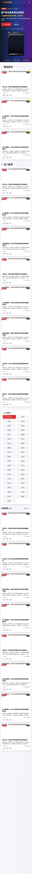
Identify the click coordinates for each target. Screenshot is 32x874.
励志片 (9, 465)
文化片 (9, 483)
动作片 (23, 417)
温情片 (9, 492)
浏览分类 (16, 24)
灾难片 (23, 456)
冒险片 (9, 439)
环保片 (9, 474)
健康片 (23, 496)
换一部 (16, 8)
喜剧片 (23, 434)
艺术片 (23, 465)
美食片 (9, 470)
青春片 (9, 448)
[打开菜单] (29, 2)
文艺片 (9, 479)
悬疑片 (23, 426)
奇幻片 (23, 439)
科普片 (9, 496)
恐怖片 (9, 430)
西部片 (9, 456)
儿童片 (23, 492)
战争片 (9, 434)
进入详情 (7, 24)
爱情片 (23, 430)
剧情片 (23, 443)
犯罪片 (9, 461)
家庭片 (23, 448)
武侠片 (9, 426)
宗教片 (23, 479)
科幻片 (23, 421)
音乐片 (9, 452)
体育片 (23, 452)
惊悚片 (9, 421)
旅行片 (23, 470)
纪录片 (9, 443)
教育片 (23, 483)
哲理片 (9, 501)
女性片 (23, 487)
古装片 (23, 461)
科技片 (23, 474)
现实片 (9, 487)
